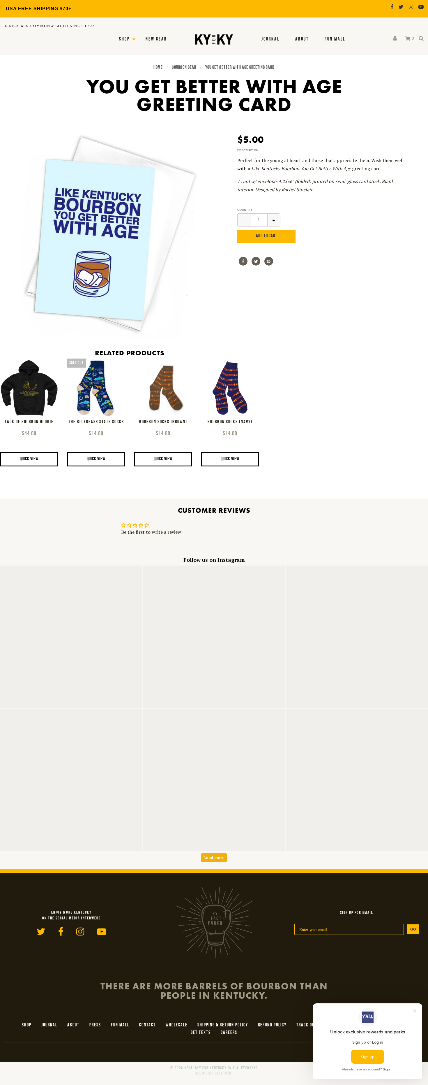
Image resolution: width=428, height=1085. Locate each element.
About (302, 39)
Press (95, 1025)
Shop (124, 39)
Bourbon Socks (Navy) (230, 422)
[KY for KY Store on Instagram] (411, 7)
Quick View (29, 459)
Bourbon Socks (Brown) (163, 422)
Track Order (309, 1025)
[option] (107, 235)
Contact (147, 1025)
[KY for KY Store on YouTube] (421, 7)
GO (413, 929)
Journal (270, 39)
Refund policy (272, 1025)
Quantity (245, 209)
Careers (229, 1032)
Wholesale (177, 1025)
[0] (407, 38)
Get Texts (201, 1032)
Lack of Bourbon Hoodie (29, 422)
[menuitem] (270, 39)
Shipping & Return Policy (222, 1025)
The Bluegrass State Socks (96, 422)
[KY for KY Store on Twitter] (401, 7)
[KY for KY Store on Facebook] (391, 7)
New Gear (156, 39)
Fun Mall (335, 39)
